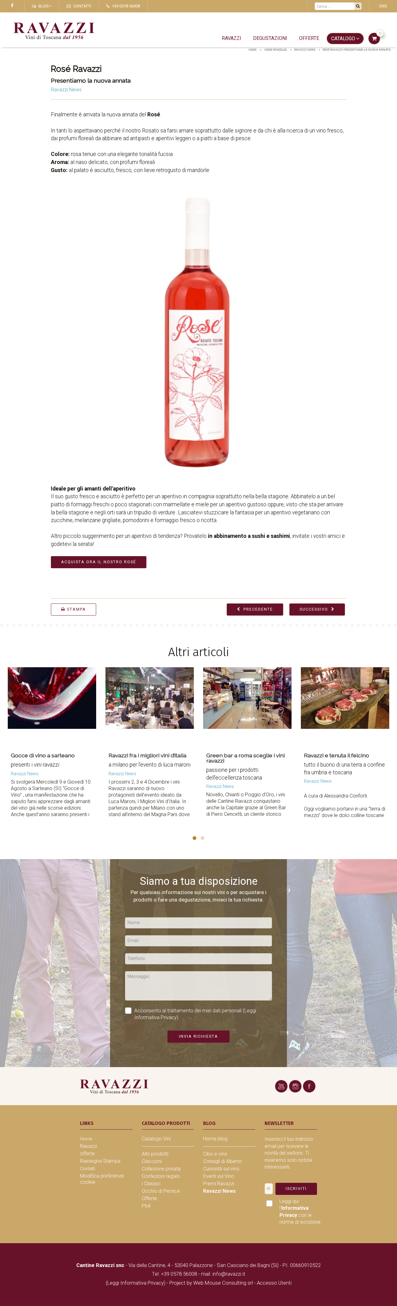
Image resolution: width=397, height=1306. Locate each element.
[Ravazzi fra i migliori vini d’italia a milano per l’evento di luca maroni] (128, 706)
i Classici (151, 1184)
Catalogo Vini (156, 1139)
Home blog (215, 1139)
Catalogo (343, 38)
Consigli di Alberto (222, 1161)
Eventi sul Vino (218, 1176)
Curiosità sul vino (221, 1169)
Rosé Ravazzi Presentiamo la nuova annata (357, 49)
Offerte (149, 1198)
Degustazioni (270, 38)
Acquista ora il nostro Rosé (98, 562)
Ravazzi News (304, 49)
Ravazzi (231, 38)
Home (252, 49)
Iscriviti (296, 1188)
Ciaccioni (152, 1161)
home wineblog (275, 49)
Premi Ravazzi (218, 1184)
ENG (383, 6)
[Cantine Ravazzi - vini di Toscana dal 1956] (114, 1086)
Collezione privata (161, 1169)
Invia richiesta (198, 1036)
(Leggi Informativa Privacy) (136, 1283)
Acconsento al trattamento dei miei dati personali (195, 1014)
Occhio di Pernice (161, 1191)
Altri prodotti (155, 1154)
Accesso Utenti (274, 1283)
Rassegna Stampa (100, 1161)
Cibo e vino (215, 1154)
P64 (146, 1206)
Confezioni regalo (161, 1176)
